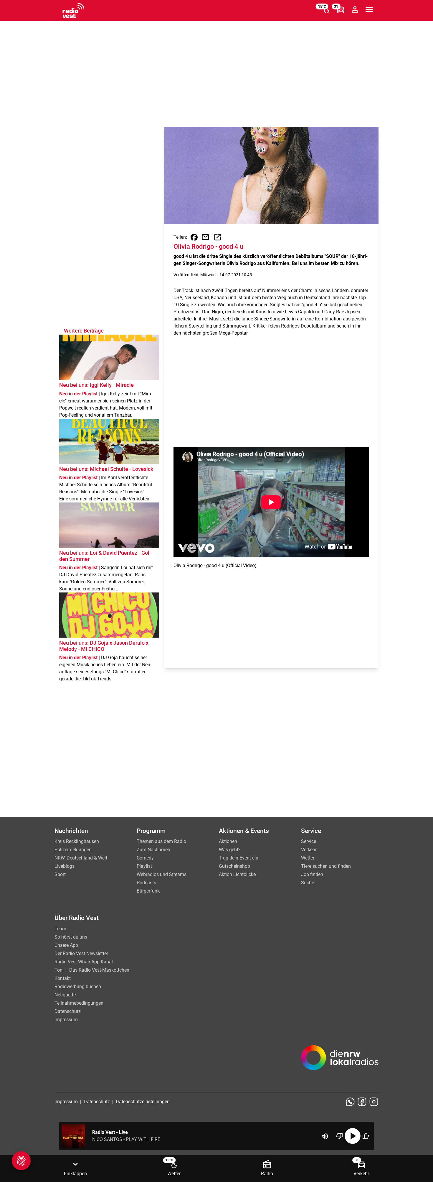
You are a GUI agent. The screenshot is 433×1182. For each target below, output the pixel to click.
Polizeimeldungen (73, 849)
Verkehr (309, 849)
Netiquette (65, 995)
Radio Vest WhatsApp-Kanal (83, 962)
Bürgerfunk (148, 891)
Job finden (312, 874)
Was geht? (230, 849)
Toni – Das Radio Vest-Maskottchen (91, 970)
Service (308, 841)
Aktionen (228, 841)
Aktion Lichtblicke (237, 874)
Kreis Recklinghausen (76, 841)
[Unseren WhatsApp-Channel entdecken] (350, 1101)
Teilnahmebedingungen (78, 1003)
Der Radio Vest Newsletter (81, 953)
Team (60, 928)
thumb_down (339, 1136)
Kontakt (62, 978)
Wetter (307, 858)
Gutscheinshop (234, 866)
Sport (60, 874)
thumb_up (365, 1136)
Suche (307, 882)
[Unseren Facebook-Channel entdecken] (362, 1101)
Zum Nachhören (153, 849)
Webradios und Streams (161, 874)
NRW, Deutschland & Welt (80, 858)
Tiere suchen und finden (326, 866)
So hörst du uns (70, 937)
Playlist (144, 866)
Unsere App (66, 945)
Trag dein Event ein (238, 858)
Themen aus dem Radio (161, 841)
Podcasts (146, 882)
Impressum (66, 1019)
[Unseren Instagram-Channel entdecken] (374, 1101)
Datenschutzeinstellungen (143, 1101)
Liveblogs (64, 866)
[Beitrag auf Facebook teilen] (194, 237)
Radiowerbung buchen (77, 986)
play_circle (352, 1136)
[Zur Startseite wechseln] (73, 10)
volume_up (325, 1136)
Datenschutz (67, 1011)
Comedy (145, 858)
